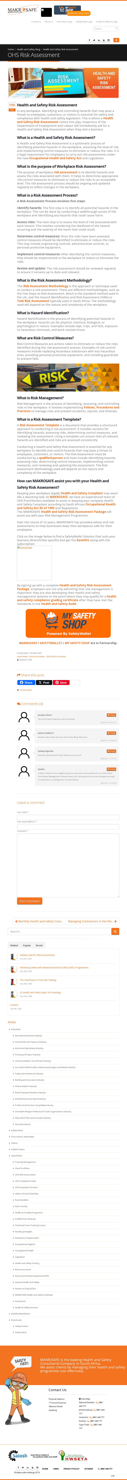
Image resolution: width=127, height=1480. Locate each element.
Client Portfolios (22, 1168)
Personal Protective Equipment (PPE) (32, 1276)
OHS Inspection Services (26, 1187)
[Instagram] (108, 40)
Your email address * (27, 821)
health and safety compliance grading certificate (66, 598)
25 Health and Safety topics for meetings (40, 992)
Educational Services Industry (28, 1035)
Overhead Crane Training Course (30, 1225)
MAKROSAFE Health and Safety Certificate (34, 1295)
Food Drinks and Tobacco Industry (30, 1042)
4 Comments (26, 690)
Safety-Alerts (17, 1130)
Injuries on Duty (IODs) (25, 1288)
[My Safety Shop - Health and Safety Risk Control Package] (68, 623)
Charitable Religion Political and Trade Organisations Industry (43, 1111)
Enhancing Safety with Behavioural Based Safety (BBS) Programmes (54, 967)
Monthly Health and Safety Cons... (40, 921)
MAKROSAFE (59, 497)
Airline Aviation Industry (26, 1086)
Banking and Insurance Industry (29, 1080)
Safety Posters (18, 1149)
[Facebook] (89, 40)
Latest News (22, 656)
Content (14, 1004)
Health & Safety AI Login (107, 21)
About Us (49, 21)
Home (11, 49)
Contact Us (36, 21)
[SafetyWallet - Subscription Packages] (68, 563)
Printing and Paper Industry (27, 1054)
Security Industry (23, 1124)
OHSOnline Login (64, 21)
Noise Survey (21, 1206)
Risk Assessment (37, 656)
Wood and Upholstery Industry (29, 1048)
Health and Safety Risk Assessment (60, 49)
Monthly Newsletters (20, 1313)
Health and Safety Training (27, 1263)
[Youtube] (103, 40)
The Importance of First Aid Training (38, 979)
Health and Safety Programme (29, 1212)
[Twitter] (94, 40)
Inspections (20, 1301)
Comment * (22, 831)
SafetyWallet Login (84, 21)
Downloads (16, 1320)
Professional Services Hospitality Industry (34, 1105)
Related (14, 945)
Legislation (20, 1257)
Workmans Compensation (27, 1238)
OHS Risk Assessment (56, 656)
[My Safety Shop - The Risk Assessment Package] (68, 377)
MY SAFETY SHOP (77, 643)
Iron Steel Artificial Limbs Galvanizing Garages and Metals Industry (45, 1067)
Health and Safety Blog (28, 49)
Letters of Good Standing (26, 1193)
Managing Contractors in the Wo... (91, 921)
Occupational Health (24, 1250)
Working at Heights (23, 1231)
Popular (27, 945)
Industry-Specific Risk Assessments (37, 954)
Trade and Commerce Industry (29, 1073)
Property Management (25, 1162)
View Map (85, 1399)
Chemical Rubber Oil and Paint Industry (33, 1061)
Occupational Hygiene (25, 1244)
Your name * (23, 812)
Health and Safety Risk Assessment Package (73, 512)
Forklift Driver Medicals (25, 1219)
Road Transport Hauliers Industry (30, 1092)
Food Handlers (22, 1200)
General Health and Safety (27, 1282)
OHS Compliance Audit (25, 1181)
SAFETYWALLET (51, 643)
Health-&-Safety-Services (26, 1307)
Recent (39, 945)
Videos (14, 1143)
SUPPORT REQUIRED (78, 13)
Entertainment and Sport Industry (30, 1099)
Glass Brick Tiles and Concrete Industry (33, 1118)
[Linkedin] (99, 40)
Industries (16, 1029)
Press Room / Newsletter (22, 1136)
